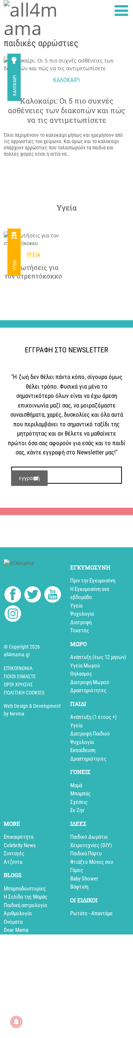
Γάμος (76, 870)
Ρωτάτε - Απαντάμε (91, 913)
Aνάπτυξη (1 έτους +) (93, 717)
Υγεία (14, 265)
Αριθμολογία (17, 913)
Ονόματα (13, 922)
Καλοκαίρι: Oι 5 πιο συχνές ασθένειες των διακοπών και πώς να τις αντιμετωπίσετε (66, 110)
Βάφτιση (79, 886)
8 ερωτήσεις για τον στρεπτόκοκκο (33, 271)
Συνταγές (14, 853)
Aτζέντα (13, 862)
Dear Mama (16, 930)
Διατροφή (81, 622)
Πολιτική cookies (24, 693)
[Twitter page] (33, 595)
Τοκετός (79, 630)
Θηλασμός (81, 673)
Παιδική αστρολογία (25, 905)
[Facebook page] (13, 595)
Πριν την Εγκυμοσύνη (92, 580)
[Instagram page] (13, 615)
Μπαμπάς (80, 793)
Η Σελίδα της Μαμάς (25, 896)
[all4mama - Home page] (33, 18)
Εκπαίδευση (82, 750)
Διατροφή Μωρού (89, 682)
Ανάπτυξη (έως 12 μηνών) (98, 657)
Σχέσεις (79, 802)
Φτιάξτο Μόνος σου (91, 862)
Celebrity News (20, 845)
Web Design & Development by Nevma (32, 710)
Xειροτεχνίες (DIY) (91, 845)
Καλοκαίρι (14, 85)
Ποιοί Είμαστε (20, 676)
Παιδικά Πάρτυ (86, 853)
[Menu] (121, 10)
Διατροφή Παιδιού (90, 733)
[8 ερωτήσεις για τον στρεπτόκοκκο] (33, 239)
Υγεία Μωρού (85, 665)
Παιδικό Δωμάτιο (89, 837)
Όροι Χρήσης (18, 684)
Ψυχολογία (82, 614)
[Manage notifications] (16, 1022)
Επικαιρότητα (18, 837)
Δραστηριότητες (88, 690)
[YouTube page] (53, 595)
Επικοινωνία (18, 668)
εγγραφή (29, 477)
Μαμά (76, 785)
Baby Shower (84, 878)
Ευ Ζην (77, 810)
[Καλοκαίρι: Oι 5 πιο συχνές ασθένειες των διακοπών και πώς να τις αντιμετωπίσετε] (66, 64)
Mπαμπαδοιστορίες (25, 888)
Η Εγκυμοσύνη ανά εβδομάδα (89, 593)
